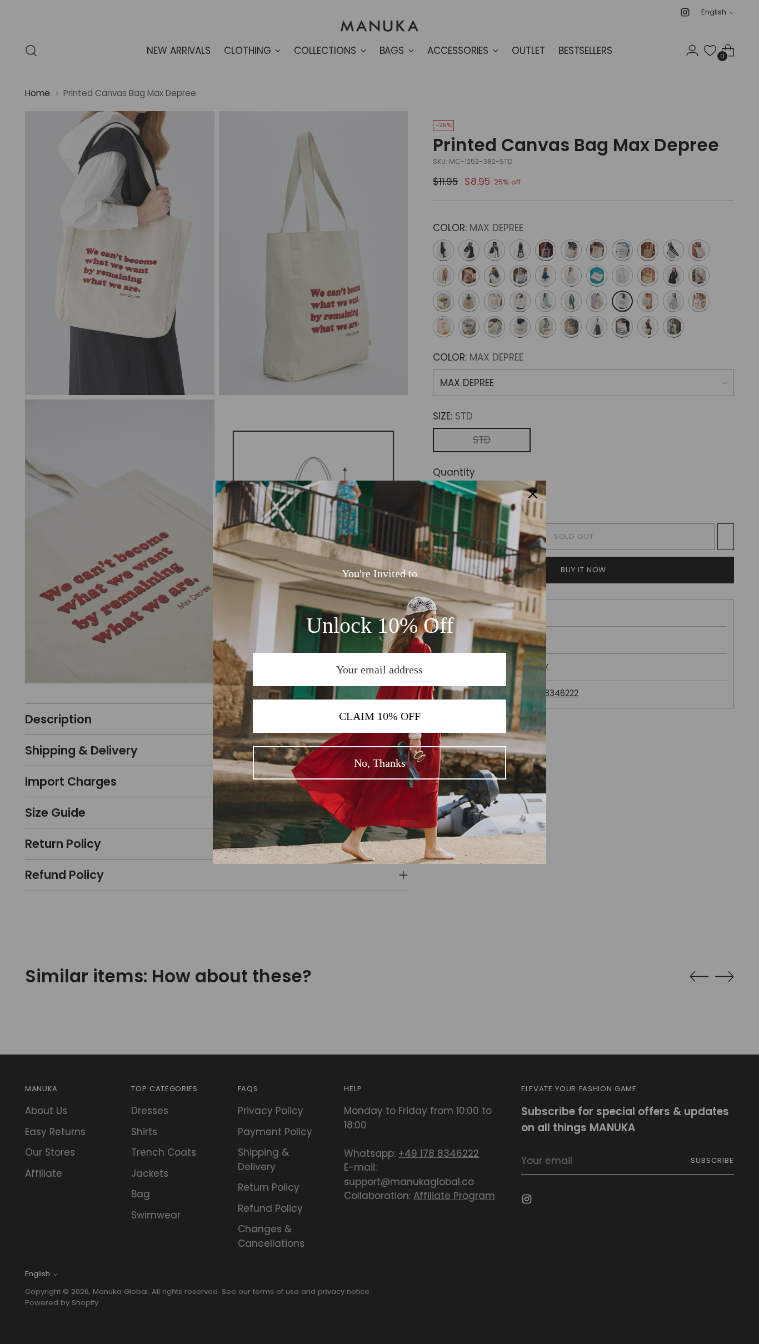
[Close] (533, 494)
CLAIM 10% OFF (380, 716)
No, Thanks (380, 763)
